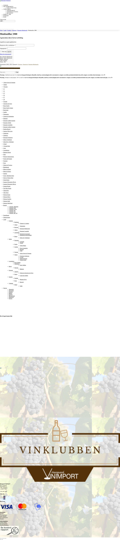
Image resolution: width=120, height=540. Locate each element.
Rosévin (10, 294)
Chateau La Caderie (24, 223)
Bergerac (14, 30)
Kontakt (2, 518)
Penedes (16, 278)
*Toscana (5, 86)
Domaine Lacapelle (24, 231)
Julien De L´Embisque (8, 141)
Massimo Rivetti (7, 152)
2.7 (4, 97)
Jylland (5, 144)
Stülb (21, 286)
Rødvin (10, 293)
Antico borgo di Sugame (25, 253)
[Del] (4, 538)
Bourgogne (5, 110)
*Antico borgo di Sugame (9, 82)
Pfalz (4, 154)
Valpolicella (6, 190)
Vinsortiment (11, 10)
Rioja (15, 280)
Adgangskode (3, 48)
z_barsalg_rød (12, 210)
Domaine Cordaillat (7, 125)
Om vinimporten (4, 517)
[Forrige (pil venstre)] (0, 539)
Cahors (16, 230)
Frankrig (9, 30)
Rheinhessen (6, 167)
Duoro (15, 274)
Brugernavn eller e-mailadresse (7, 45)
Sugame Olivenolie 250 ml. (9, 182)
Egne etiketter (11, 8)
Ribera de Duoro (7, 171)
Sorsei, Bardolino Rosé (8, 175)
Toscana (16, 252)
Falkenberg (17, 264)
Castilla (5, 112)
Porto (4, 163)
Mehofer (22, 269)
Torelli (21, 243)
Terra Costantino (24, 248)
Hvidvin (11, 292)
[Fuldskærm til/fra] (2, 538)
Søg (17, 72)
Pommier (5, 161)
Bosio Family (6, 105)
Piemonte (16, 240)
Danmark (5, 118)
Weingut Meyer (6, 197)
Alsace (15, 224)
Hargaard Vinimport (8, 137)
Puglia (15, 244)
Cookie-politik (3, 522)
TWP (21, 250)
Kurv (4, 17)
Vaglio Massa (23, 245)
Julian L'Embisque (7, 139)
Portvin (10, 298)
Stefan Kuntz (6, 180)
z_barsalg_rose (12, 212)
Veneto (15, 254)
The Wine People (7, 188)
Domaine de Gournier (25, 234)
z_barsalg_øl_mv (13, 209)
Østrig (10, 266)
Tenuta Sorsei (23, 260)
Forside (1, 513)
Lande (5, 30)
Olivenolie (11, 290)
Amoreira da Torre (7, 103)
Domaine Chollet (7, 122)
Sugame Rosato (6, 186)
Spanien (10, 277)
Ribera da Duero (7, 169)
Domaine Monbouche (22, 30)
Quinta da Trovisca (7, 165)
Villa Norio (5, 192)
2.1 (4, 89)
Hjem (1, 30)
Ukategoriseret (6, 217)
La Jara (21, 257)
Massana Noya (23, 279)
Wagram (16, 267)
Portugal (11, 270)
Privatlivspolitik (3, 524)
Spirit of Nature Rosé (8, 177)
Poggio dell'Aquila (7, 158)
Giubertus (5, 135)
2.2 (4, 91)
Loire (4, 148)
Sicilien (16, 247)
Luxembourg (6, 150)
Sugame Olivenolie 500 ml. (9, 184)
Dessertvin (25, 64)
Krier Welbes (17, 262)
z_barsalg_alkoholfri (13, 206)
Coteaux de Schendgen (8, 116)
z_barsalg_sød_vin (13, 213)
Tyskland (11, 283)
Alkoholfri (11, 289)
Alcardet (5, 101)
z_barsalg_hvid (12, 208)
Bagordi (22, 282)
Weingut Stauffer (7, 199)
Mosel (15, 284)
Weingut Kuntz (6, 194)
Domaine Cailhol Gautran (9, 120)
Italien (10, 239)
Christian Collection (24, 256)
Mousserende (12, 296)
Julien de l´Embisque (25, 237)
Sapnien (5, 173)
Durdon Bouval (6, 129)
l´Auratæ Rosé (6, 146)
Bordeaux (16, 222)
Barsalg (5, 205)
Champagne (6, 114)
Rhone (15, 236)
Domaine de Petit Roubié (26, 235)
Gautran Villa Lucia (7, 131)
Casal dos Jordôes (24, 275)
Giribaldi (22, 241)
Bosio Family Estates (8, 108)
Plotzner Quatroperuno (8, 156)
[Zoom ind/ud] (0, 538)
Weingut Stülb (6, 201)
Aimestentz (22, 226)
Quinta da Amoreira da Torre (26, 273)
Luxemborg (11, 261)
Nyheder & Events (12, 11)
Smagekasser (6, 215)
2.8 (4, 99)
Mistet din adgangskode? (5, 54)
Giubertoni (5, 133)
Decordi (22, 249)
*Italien (5, 84)
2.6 (4, 95)
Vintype (5, 288)
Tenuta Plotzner (23, 258)
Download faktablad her (10, 68)
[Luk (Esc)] (5, 538)
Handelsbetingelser (4, 525)
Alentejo (16, 271)
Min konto (10, 13)
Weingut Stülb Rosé (7, 203)
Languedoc (16, 232)
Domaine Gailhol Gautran (9, 127)
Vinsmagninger (3, 515)
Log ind (9, 51)
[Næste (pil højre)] (2, 539)
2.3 (4, 93)
